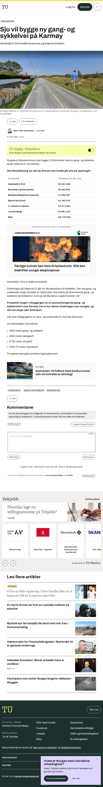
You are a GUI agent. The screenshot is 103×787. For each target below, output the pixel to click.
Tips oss (94, 709)
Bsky (39, 739)
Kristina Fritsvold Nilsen (15, 726)
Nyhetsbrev (76, 722)
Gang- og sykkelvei (34, 390)
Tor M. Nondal (10, 736)
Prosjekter (7, 21)
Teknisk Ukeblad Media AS (26, 776)
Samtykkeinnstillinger (82, 728)
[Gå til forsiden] (5, 7)
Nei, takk (76, 778)
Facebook (41, 728)
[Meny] (97, 7)
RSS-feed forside (45, 722)
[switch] (91, 150)
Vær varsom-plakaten (45, 747)
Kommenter (30, 121)
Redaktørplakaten (71, 747)
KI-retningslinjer (79, 739)
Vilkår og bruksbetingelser (84, 733)
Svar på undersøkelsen (56, 778)
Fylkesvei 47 (14, 390)
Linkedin (40, 733)
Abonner (84, 7)
